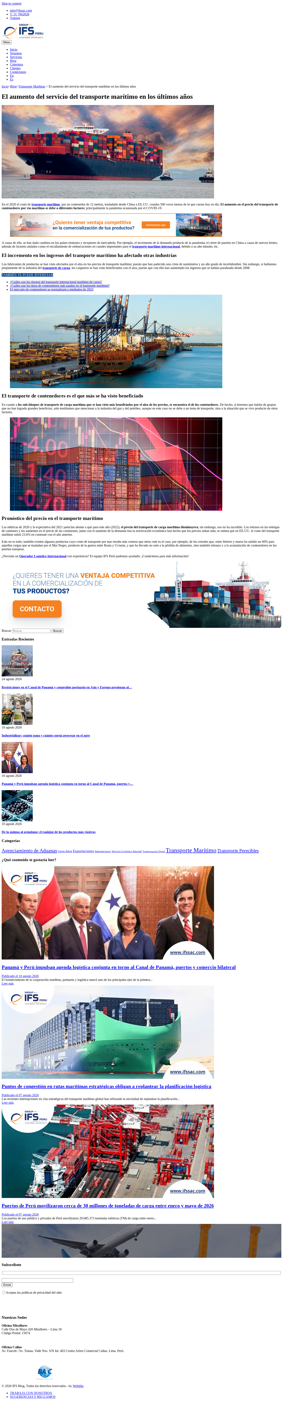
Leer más (8, 983)
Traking (15, 18)
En (12, 75)
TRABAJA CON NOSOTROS (31, 1393)
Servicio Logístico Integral (127, 851)
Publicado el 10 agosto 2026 (20, 976)
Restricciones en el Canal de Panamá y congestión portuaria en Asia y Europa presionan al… (67, 687)
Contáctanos (18, 72)
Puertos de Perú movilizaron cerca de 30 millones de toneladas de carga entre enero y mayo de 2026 (108, 1205)
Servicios (16, 57)
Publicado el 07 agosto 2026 (20, 1095)
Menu (6, 42)
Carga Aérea (65, 851)
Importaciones (103, 851)
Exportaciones (83, 851)
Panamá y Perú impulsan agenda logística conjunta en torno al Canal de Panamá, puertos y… (67, 784)
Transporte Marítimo (31, 86)
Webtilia (78, 1386)
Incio (5, 86)
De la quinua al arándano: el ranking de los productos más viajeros (49, 832)
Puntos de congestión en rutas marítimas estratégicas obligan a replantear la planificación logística (106, 1086)
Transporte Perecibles (238, 850)
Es (11, 79)
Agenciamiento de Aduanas (29, 850)
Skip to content (11, 3)
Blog (13, 60)
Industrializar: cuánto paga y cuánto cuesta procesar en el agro (46, 735)
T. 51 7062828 (19, 14)
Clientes (15, 68)
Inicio (13, 49)
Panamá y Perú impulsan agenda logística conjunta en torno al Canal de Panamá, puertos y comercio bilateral (119, 967)
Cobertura (16, 64)
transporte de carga (56, 268)
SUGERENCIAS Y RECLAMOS (33, 1396)
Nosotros (16, 53)
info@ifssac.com (21, 10)
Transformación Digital (154, 851)
